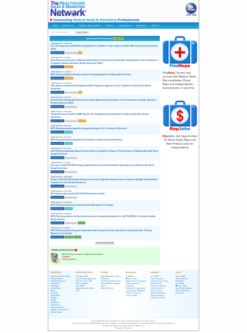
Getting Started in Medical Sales (110, 284)
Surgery (54, 297)
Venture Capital (56, 312)
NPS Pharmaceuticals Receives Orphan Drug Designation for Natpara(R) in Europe (91, 74)
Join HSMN (80, 285)
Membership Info (181, 278)
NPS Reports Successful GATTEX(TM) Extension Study (78, 193)
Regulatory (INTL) (57, 307)
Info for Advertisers (182, 290)
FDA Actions (55, 305)
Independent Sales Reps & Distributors (111, 277)
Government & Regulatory (135, 290)
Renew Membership (158, 293)
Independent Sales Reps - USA (85, 289)
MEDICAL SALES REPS (89, 25)
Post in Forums (156, 290)
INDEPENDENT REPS (84, 272)
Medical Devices (57, 278)
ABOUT (155, 25)
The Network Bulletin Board (111, 281)
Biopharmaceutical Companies (132, 284)
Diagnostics (55, 283)
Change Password (157, 295)
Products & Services (133, 293)
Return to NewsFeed (104, 243)
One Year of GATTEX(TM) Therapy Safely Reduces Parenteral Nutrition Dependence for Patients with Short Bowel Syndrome (102, 166)
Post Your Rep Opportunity (86, 278)
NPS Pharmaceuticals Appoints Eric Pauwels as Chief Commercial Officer (86, 139)
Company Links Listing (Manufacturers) (159, 282)
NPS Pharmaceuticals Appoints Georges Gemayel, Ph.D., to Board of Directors (89, 128)
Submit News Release (183, 288)
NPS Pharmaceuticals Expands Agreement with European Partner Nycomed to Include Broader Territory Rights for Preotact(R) (101, 232)
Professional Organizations (136, 288)
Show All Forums (107, 288)
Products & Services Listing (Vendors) (158, 286)
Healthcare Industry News (60, 276)
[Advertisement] (136, 9)
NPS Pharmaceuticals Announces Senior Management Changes (82, 204)
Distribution (55, 302)
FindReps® (130, 276)
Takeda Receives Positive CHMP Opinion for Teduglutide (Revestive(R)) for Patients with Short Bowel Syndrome (100, 115)
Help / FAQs (132, 278)
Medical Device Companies (136, 281)
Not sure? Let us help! (84, 281)
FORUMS (109, 25)
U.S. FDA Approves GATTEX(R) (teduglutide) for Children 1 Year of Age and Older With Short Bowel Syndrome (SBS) (104, 47)
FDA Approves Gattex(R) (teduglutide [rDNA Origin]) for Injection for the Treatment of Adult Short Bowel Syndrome (101, 87)
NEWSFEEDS (67, 25)
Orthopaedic (55, 295)
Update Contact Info (158, 297)
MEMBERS (141, 25)
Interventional (56, 288)
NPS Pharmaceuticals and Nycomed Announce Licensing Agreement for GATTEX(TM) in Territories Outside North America (103, 218)
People (53, 300)
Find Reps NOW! (82, 276)
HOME (55, 25)
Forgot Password (157, 278)
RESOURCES (125, 25)
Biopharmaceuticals (58, 281)
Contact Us (179, 293)
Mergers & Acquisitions (59, 309)
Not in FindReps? (82, 283)
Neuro (53, 290)
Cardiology (55, 285)
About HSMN (180, 276)
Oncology (54, 293)
